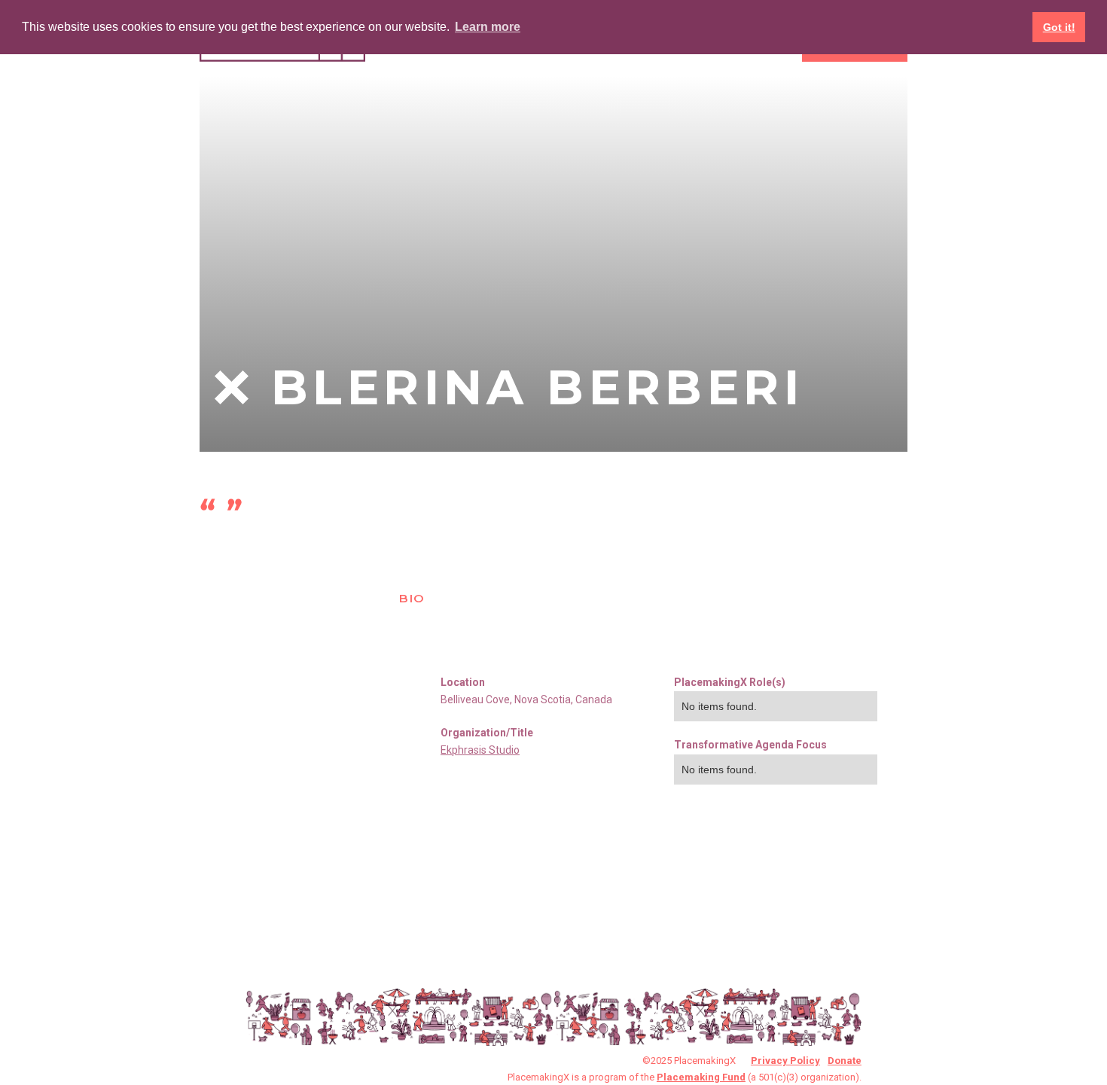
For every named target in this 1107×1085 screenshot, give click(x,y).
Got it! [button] (1059, 27)
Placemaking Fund (701, 1077)
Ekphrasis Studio (480, 750)
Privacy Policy (785, 1060)
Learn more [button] (487, 26)
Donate (845, 1060)
